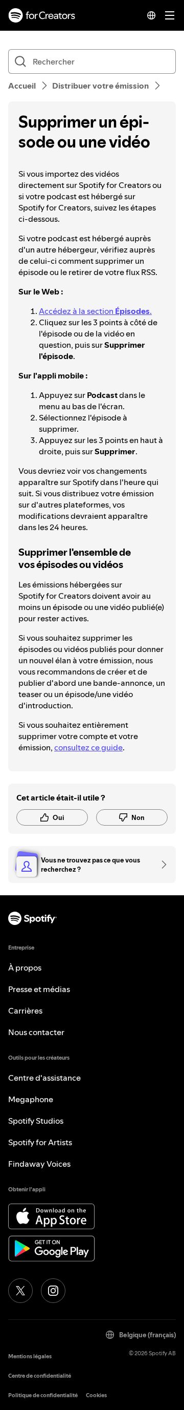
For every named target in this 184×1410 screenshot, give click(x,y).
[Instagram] (53, 1290)
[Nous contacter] (160, 864)
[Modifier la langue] (151, 15)
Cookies (96, 1395)
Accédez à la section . (95, 311)
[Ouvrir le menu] (170, 15)
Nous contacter (36, 1032)
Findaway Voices (39, 1163)
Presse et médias (39, 989)
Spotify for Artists (40, 1142)
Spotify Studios (35, 1120)
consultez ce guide (88, 747)
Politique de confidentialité (43, 1395)
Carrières (25, 1010)
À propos (24, 967)
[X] (20, 1290)
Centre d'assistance (44, 1077)
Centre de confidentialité (39, 1376)
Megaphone (30, 1099)
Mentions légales (30, 1356)
